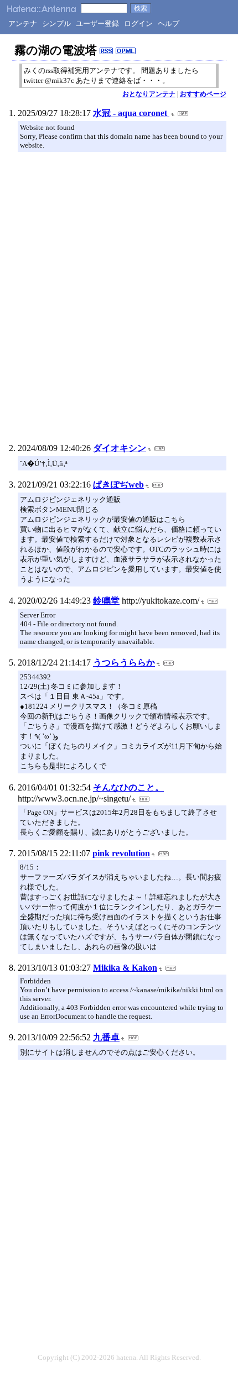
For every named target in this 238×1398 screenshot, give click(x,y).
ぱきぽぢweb (118, 484)
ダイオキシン (119, 448)
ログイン (138, 23)
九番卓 (106, 1037)
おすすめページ (203, 94)
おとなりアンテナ (148, 94)
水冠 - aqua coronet (131, 113)
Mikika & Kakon (125, 967)
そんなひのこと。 (128, 787)
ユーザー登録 (97, 23)
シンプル (56, 23)
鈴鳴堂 (106, 600)
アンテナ (22, 23)
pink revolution (121, 853)
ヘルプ (168, 23)
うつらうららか (124, 662)
